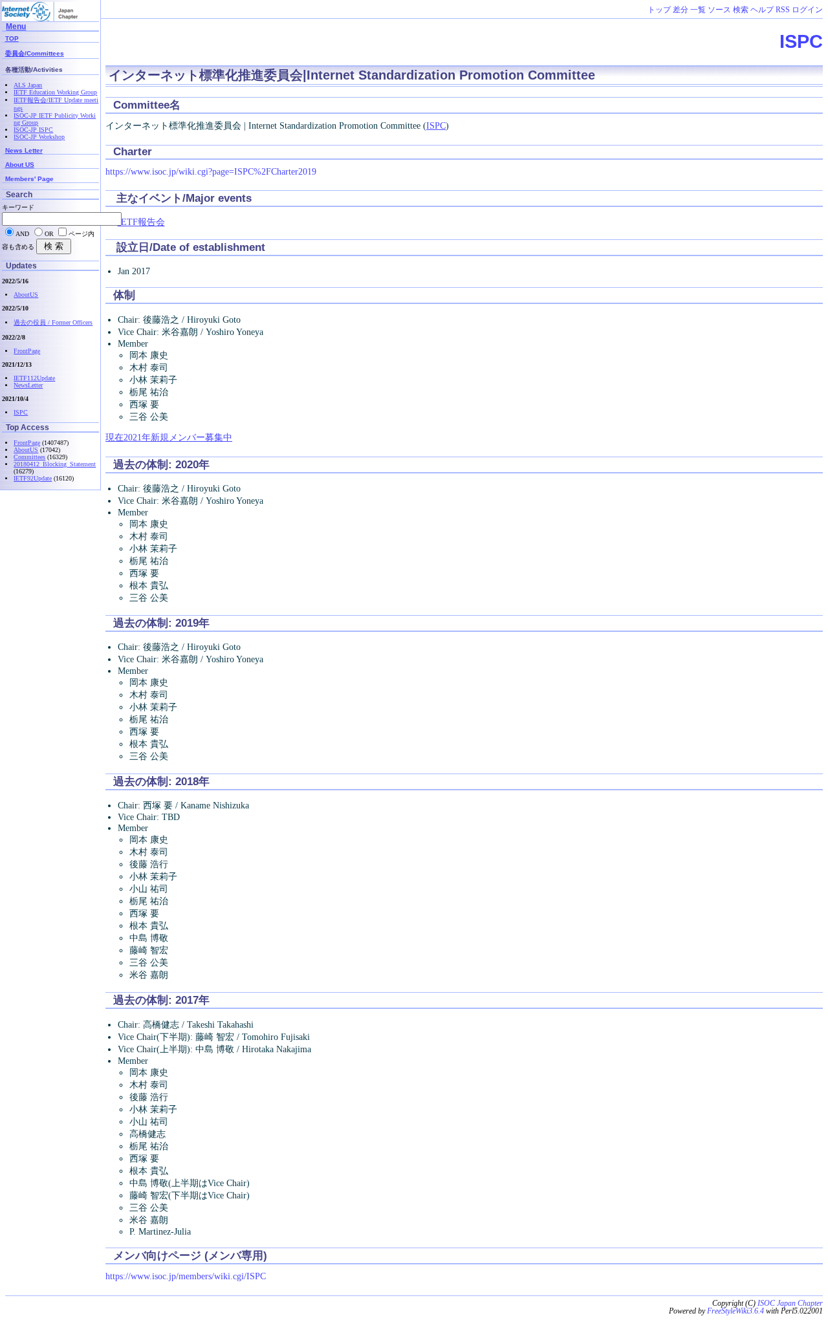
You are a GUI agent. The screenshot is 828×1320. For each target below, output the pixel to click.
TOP (12, 38)
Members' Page (29, 178)
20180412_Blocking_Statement (55, 464)
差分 (680, 10)
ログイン (807, 10)
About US (19, 164)
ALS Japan (28, 85)
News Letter (24, 150)
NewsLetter (28, 385)
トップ (659, 10)
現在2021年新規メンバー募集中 (168, 437)
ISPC (801, 41)
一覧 (698, 10)
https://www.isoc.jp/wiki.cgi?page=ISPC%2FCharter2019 (210, 171)
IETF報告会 (141, 222)
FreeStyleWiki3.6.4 (735, 1311)
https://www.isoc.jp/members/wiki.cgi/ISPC (185, 1276)
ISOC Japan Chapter (790, 1303)
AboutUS (26, 294)
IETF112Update (34, 378)
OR (49, 233)
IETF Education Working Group (55, 92)
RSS (783, 10)
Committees (29, 456)
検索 (740, 10)
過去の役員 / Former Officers (53, 322)
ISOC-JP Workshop (39, 136)
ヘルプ (762, 10)
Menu (16, 26)
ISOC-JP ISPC (33, 129)
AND (22, 233)
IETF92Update (33, 478)
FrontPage (27, 350)
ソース (719, 10)
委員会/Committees (34, 53)
